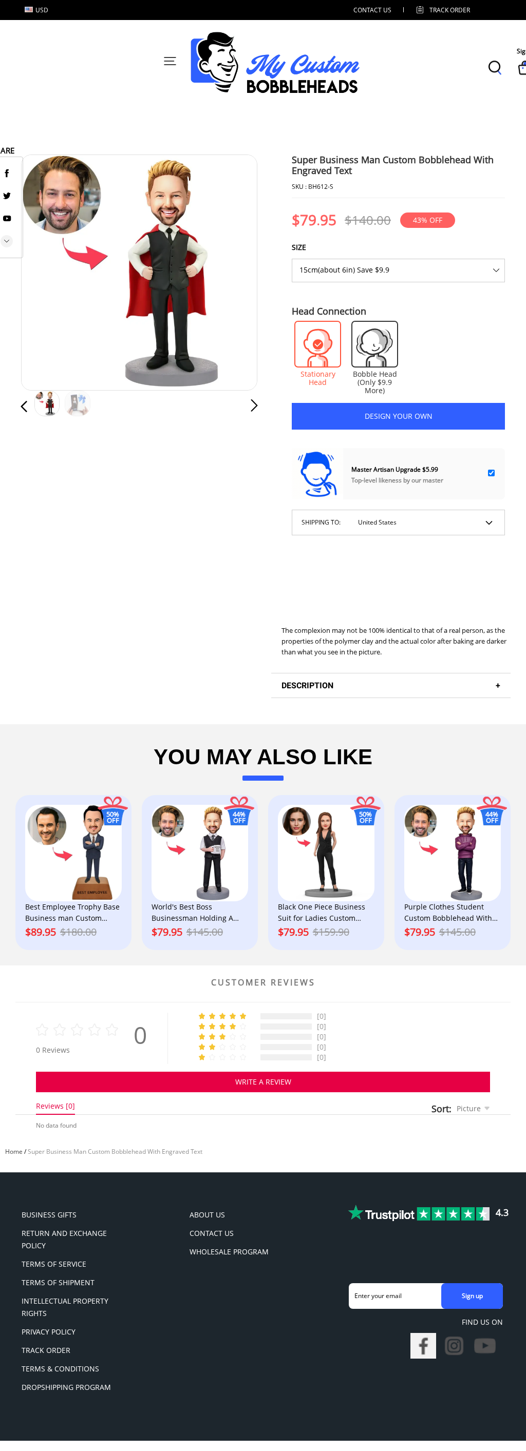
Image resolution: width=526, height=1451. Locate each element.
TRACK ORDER (46, 1350)
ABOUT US (207, 1215)
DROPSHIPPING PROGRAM (66, 1387)
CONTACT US (372, 10)
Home (14, 1151)
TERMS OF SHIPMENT (58, 1282)
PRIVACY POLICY (49, 1332)
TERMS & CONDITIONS (60, 1368)
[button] (45, 272)
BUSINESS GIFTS (49, 1215)
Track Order (449, 10)
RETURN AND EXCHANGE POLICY (64, 1239)
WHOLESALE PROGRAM (229, 1251)
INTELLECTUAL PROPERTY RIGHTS (65, 1307)
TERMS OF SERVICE (54, 1264)
